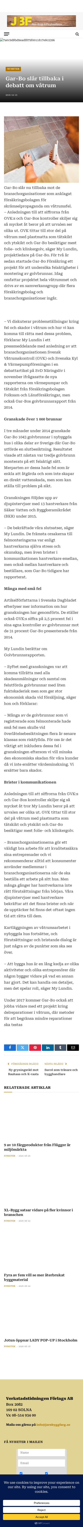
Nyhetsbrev (32, 1476)
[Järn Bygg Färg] (41, 21)
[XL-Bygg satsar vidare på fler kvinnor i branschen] (41, 1184)
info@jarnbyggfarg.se (53, 1424)
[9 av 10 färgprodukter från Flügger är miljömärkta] (41, 1118)
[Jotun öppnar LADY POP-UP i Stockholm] (41, 1314)
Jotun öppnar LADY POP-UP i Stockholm (40, 1340)
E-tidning (56, 1476)
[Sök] (77, 34)
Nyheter (13, 69)
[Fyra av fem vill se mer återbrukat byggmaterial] (41, 1249)
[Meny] (6, 34)
